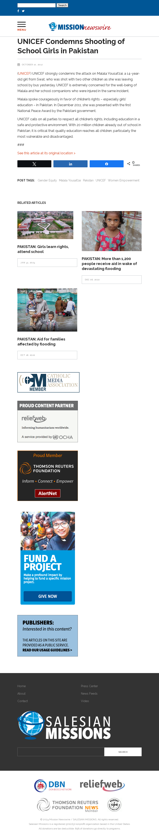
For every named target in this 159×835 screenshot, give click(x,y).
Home (21, 686)
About (21, 693)
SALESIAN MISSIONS (84, 819)
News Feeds (89, 693)
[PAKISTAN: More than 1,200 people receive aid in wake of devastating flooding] (112, 231)
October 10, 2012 (32, 64)
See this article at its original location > (46, 153)
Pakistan (88, 180)
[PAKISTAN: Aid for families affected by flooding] (47, 310)
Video (85, 701)
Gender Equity (47, 180)
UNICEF (24, 73)
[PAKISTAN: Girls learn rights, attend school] (47, 225)
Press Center (89, 686)
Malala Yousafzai (70, 180)
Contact (22, 701)
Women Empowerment (123, 180)
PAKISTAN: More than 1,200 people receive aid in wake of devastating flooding (109, 263)
